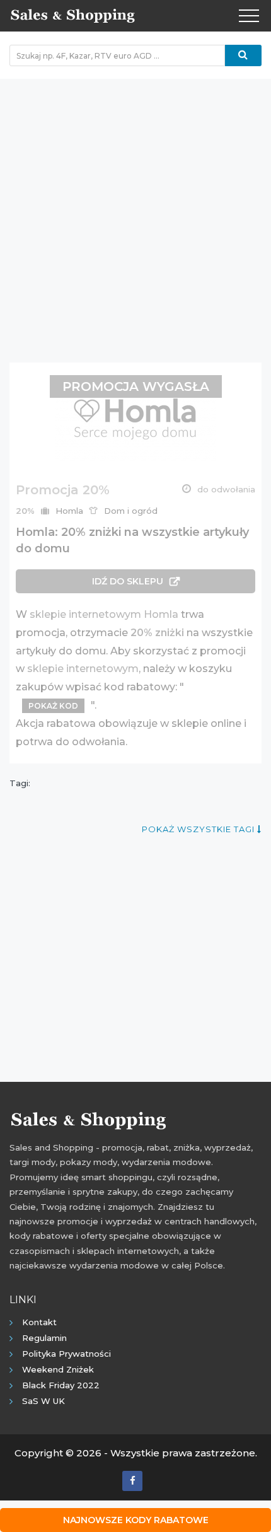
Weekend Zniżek (58, 1369)
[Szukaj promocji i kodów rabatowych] (243, 55)
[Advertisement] (135, 214)
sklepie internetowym (83, 669)
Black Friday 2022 (61, 1385)
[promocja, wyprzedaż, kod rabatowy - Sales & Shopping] (72, 14)
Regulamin (44, 1338)
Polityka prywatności (66, 1354)
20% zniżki (157, 633)
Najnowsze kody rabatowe (136, 1520)
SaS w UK (43, 1401)
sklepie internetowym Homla (104, 614)
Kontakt (39, 1322)
